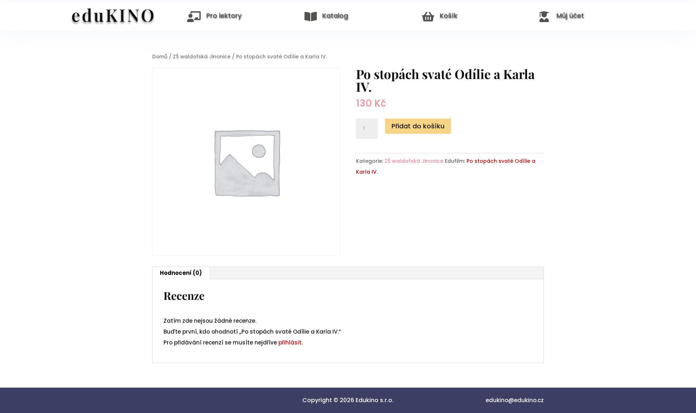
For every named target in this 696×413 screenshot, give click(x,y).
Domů (159, 56)
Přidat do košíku (418, 126)
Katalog (335, 15)
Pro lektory (223, 15)
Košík (448, 15)
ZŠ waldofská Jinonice (202, 56)
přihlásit (290, 342)
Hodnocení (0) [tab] (181, 273)
